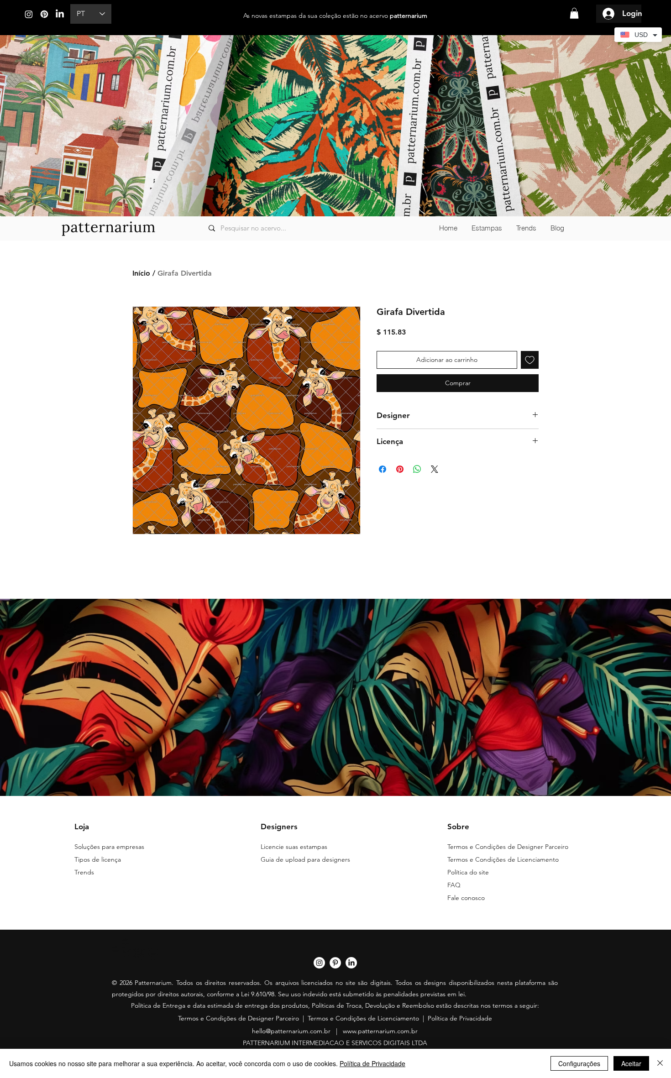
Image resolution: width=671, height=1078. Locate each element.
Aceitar (631, 1063)
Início (141, 273)
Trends (84, 872)
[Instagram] (29, 14)
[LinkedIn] (60, 14)
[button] (574, 13)
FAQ (454, 885)
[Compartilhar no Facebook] (382, 469)
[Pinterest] (44, 14)
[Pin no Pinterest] (399, 469)
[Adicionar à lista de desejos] (530, 360)
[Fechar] (660, 1063)
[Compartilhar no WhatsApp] (417, 469)
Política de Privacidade (460, 1018)
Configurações (579, 1063)
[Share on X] (434, 469)
